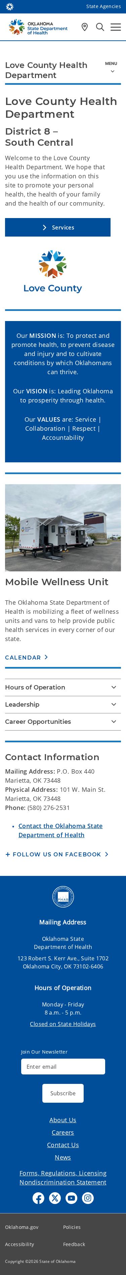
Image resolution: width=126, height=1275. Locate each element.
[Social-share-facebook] (38, 1198)
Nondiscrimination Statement (62, 1182)
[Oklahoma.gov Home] (9, 6)
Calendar (23, 657)
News (63, 1157)
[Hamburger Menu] (116, 27)
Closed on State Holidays (63, 1024)
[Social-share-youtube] (71, 1198)
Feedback (74, 1244)
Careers (63, 1132)
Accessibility (19, 1244)
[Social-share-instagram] (88, 1198)
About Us (62, 1120)
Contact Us (63, 1145)
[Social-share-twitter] (55, 1198)
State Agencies (103, 6)
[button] (58, 227)
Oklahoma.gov (21, 1227)
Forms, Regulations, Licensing (63, 1173)
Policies (72, 1227)
